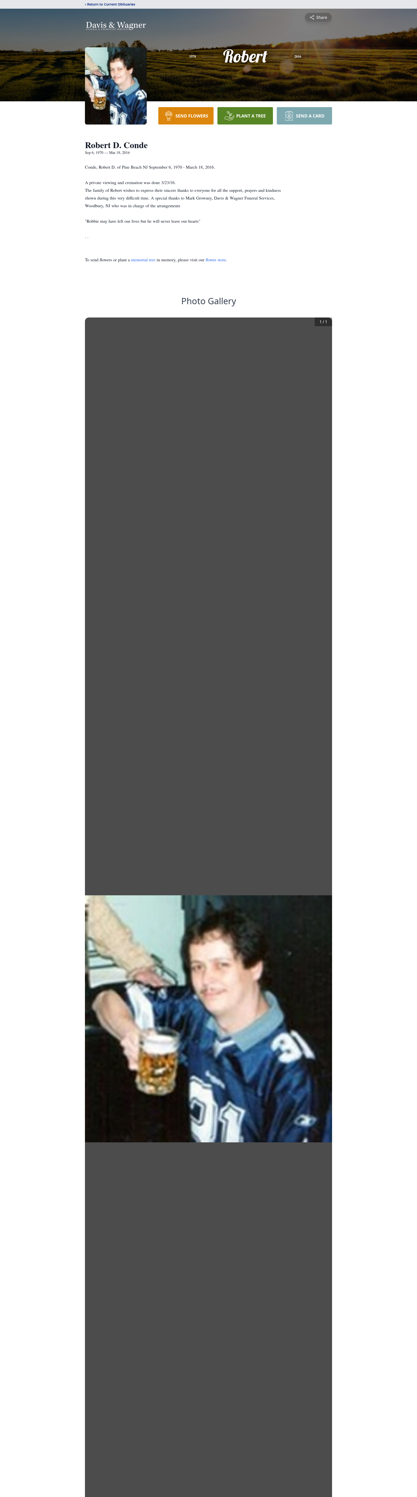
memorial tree (143, 259)
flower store (216, 259)
